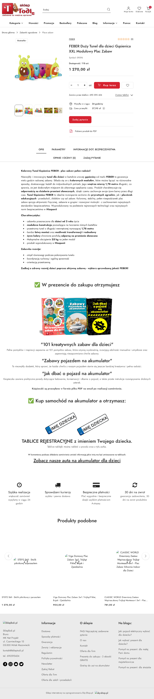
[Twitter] (21, 664)
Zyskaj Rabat (48, 669)
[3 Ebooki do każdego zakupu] (77, 316)
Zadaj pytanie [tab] (92, 158)
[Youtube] (16, 664)
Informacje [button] (48, 623)
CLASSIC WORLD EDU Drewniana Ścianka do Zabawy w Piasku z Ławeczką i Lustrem (126, 599)
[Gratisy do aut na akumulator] (77, 424)
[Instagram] (10, 664)
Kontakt (84, 645)
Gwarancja (47, 642)
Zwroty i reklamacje (52, 647)
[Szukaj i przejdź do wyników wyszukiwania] (108, 10)
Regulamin (47, 653)
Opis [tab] (41, 149)
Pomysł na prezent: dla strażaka (135, 667)
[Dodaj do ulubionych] (127, 85)
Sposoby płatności (51, 636)
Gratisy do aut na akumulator (95, 665)
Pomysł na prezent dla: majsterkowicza (130, 660)
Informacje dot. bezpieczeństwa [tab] (94, 149)
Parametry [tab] (58, 149)
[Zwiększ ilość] (84, 85)
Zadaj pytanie (80, 119)
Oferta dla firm (49, 674)
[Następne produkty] (145, 556)
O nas (83, 640)
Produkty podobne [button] (77, 520)
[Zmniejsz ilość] (71, 85)
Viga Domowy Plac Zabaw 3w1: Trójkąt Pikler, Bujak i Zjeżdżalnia (23, 599)
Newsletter (47, 663)
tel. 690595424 (11, 656)
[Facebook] (5, 664)
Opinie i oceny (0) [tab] (64, 158)
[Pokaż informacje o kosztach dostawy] (103, 108)
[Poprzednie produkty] (8, 556)
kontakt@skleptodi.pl (13, 650)
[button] (110, 23)
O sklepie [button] (86, 623)
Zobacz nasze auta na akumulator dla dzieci (77, 460)
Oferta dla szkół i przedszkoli (57, 680)
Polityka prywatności (52, 658)
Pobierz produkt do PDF (86, 131)
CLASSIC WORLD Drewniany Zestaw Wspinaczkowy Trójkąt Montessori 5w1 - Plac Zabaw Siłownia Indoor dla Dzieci (74, 599)
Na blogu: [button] (125, 623)
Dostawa (46, 631)
